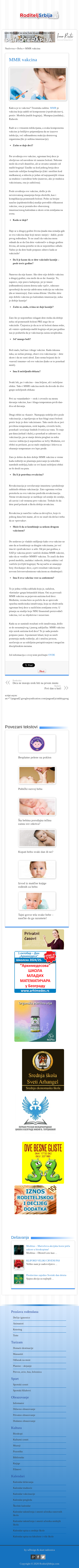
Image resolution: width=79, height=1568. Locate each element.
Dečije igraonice (21, 1317)
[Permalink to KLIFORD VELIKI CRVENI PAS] (19, 1268)
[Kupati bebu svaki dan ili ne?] (37, 846)
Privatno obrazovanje (24, 1415)
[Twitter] (43, 1557)
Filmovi (17, 1469)
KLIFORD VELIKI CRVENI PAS (43, 1260)
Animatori (18, 1323)
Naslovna (10, 48)
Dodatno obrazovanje (24, 1421)
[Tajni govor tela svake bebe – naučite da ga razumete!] (37, 909)
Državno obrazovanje (24, 1409)
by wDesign (30, 1549)
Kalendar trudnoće (22, 1487)
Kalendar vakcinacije (24, 1493)
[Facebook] (38, 1557)
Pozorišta (18, 1451)
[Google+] (33, 1557)
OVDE (51, 654)
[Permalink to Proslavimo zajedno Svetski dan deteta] (19, 1283)
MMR (53, 107)
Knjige (16, 1463)
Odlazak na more (21, 1359)
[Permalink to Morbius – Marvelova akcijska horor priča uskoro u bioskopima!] (19, 1254)
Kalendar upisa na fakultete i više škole (33, 1536)
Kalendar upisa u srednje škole (29, 1530)
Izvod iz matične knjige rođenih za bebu (32, 885)
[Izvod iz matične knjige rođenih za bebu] (37, 877)
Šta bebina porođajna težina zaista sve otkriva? (34, 822)
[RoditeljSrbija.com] (39, 17)
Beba (20, 48)
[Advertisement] (42, 709)
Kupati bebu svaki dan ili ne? (35, 851)
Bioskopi (18, 1433)
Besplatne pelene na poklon (34, 757)
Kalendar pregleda (22, 1499)
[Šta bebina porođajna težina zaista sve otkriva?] (37, 814)
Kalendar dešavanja (23, 1482)
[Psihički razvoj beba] (37, 783)
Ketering (17, 1329)
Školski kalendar (21, 1505)
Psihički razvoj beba (30, 788)
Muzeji (17, 1445)
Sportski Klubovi (22, 1390)
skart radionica (47, 1549)
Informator (18, 1403)
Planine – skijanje (22, 1365)
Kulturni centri (20, 1439)
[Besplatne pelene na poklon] (37, 751)
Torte (15, 1335)
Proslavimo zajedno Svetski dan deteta (46, 1275)
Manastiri (18, 1354)
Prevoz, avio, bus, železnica (27, 1371)
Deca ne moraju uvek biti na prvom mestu (35, 682)
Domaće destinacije (23, 1348)
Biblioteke (18, 1457)
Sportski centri (20, 1384)
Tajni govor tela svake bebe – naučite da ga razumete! (35, 916)
